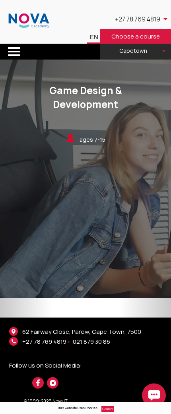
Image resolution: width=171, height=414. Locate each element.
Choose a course (135, 36)
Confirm (107, 409)
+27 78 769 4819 (44, 341)
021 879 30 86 (91, 341)
